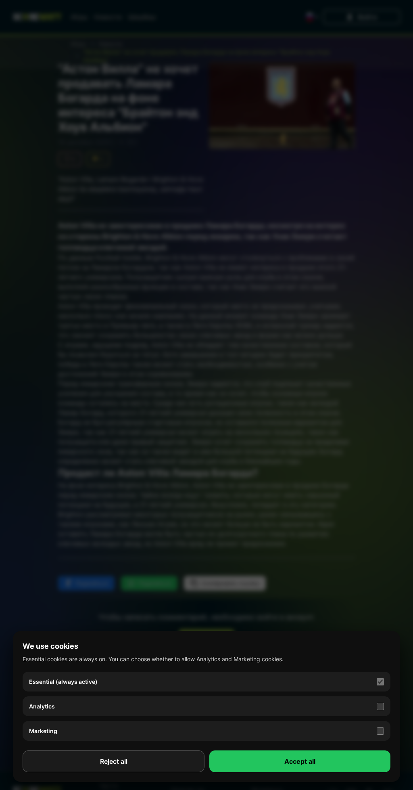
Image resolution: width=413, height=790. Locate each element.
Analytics (42, 706)
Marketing (43, 730)
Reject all (113, 761)
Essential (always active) (63, 681)
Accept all (299, 761)
